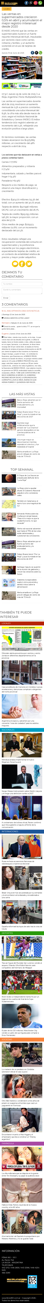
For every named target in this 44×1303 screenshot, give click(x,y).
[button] (5, 67)
